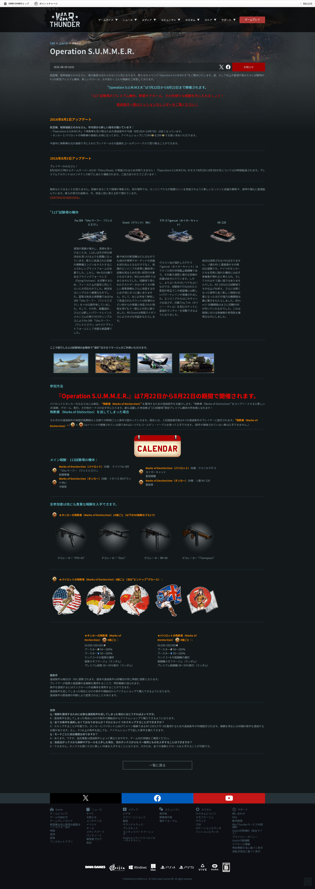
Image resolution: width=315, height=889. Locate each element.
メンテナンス (94, 820)
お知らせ (249, 67)
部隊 (52, 838)
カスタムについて (206, 813)
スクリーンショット (134, 817)
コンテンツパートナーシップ (138, 832)
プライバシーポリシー (245, 836)
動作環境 (237, 820)
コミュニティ (168, 20)
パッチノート (94, 835)
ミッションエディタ (207, 831)
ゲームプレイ (252, 19)
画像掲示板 (165, 817)
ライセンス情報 (241, 844)
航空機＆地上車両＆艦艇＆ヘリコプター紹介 (65, 825)
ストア (208, 20)
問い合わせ (238, 813)
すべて (90, 813)
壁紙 (125, 820)
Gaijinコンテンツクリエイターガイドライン (139, 839)
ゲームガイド (106, 20)
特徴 (52, 830)
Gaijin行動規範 (241, 840)
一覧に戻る (157, 765)
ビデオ (127, 813)
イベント (91, 824)
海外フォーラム (168, 820)
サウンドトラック (133, 824)
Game (59, 809)
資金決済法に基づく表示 (246, 851)
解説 (89, 842)
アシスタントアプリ (61, 841)
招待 (52, 834)
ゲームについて (59, 813)
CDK (198, 824)
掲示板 (163, 813)
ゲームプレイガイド (61, 820)
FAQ (234, 817)
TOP (52, 43)
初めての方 (307, 3)
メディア (147, 20)
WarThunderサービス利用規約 (247, 825)
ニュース (128, 20)
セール (90, 828)
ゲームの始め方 (59, 817)
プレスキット (130, 828)
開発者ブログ (94, 839)
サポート (226, 20)
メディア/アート (95, 831)
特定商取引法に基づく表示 (247, 847)
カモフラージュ (204, 817)
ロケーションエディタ (208, 828)
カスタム (190, 20)
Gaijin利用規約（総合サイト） (247, 831)
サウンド (201, 820)
